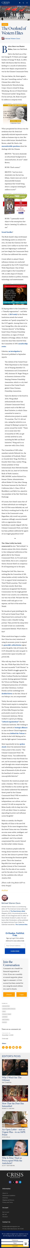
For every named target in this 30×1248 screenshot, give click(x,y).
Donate (9, 994)
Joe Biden (4, 1016)
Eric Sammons (6, 1082)
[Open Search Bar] (23, 3)
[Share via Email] (13, 1047)
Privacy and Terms (7, 1202)
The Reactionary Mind (17, 911)
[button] (25, 1243)
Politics (4, 1022)
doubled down (7, 693)
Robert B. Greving (8, 1108)
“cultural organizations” (10, 721)
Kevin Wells (6, 1137)
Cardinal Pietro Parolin (8, 1008)
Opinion (5, 24)
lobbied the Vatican (17, 733)
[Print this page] (16, 1047)
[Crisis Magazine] (6, 3)
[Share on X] (3, 1047)
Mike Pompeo (5, 1019)
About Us (5, 1193)
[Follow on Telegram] (20, 1182)
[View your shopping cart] (20, 3)
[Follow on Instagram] (16, 1182)
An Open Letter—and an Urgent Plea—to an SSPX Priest (13, 1132)
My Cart (4, 1214)
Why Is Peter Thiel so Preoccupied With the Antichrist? (12, 1160)
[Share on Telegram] (10, 1047)
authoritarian (16, 645)
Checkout (5, 1216)
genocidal (7, 645)
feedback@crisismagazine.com (11, 1226)
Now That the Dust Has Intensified (13, 1105)
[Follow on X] (13, 1182)
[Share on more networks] (20, 1047)
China (3, 1011)
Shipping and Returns (8, 1200)
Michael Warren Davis (12, 39)
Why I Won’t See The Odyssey (11, 1079)
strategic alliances (21, 727)
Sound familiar (7, 232)
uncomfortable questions (11, 146)
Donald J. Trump (6, 1014)
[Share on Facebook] (6, 1047)
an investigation (14, 351)
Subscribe (15, 951)
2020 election (5, 1006)
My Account (5, 1212)
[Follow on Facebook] (10, 1182)
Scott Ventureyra (8, 1165)
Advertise (5, 1198)
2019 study (13, 314)
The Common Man (21, 924)
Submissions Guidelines (8, 1195)
